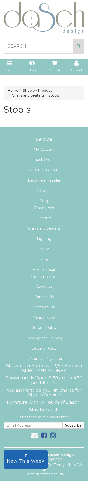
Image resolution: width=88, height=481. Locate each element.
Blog (44, 201)
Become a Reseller (44, 180)
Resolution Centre (44, 170)
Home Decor (44, 269)
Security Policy (44, 348)
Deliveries (44, 190)
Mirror (44, 249)
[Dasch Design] (44, 16)
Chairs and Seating (28, 95)
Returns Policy (44, 327)
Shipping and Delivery (44, 338)
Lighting (44, 238)
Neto (60, 474)
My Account (44, 149)
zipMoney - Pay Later (44, 358)
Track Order (44, 159)
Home (12, 90)
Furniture (44, 218)
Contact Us (44, 297)
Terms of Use (44, 307)
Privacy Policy (44, 317)
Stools (53, 95)
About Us (44, 286)
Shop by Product (37, 90)
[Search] (78, 46)
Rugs (44, 259)
